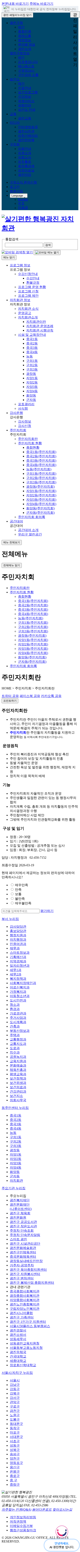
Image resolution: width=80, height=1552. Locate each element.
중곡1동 (32, 339)
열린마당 (24, 174)
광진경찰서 (18, 1330)
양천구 (15, 1458)
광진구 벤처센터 (22, 1278)
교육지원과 (18, 1061)
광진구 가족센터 (22, 1317)
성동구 (15, 1445)
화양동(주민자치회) (40, 508)
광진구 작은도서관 (23, 1226)
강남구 (15, 1384)
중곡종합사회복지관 (24, 1291)
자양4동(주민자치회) (41, 504)
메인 (21, 27)
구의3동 (32, 369)
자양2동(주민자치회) (41, 495)
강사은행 (16, 413)
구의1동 (32, 360)
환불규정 (32, 282)
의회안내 (24, 148)
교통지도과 (18, 1043)
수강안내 (32, 278)
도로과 (15, 1048)
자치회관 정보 (20, 300)
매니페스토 (26, 66)
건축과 (15, 1026)
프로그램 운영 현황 (32, 287)
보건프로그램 (28, 92)
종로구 (15, 1476)
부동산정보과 (20, 1030)
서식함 (23, 408)
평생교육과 (18, 1074)
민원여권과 (18, 944)
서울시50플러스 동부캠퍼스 (30, 1326)
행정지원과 (18, 935)
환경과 (15, 1009)
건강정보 (24, 96)
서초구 (15, 1441)
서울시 (15, 1380)
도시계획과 (18, 1022)
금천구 (15, 1411)
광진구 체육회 (20, 1213)
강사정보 (24, 421)
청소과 (15, 1004)
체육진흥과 (18, 1070)
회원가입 (16, 191)
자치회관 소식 (28, 308)
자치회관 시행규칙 (39, 330)
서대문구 (16, 1437)
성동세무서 (18, 1339)
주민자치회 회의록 (31, 517)
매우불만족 (23, 903)
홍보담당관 (18, 931)
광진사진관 (26, 131)
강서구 (15, 1397)
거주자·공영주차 (22, 1265)
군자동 (31, 400)
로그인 (15, 186)
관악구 (15, 1402)
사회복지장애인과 (23, 983)
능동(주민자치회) (38, 469)
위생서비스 (26, 101)
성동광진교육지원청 (24, 1343)
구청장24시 (26, 70)
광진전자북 (26, 140)
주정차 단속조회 (22, 1230)
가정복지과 (18, 991)
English (23, 199)
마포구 (15, 1432)
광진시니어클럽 (21, 1313)
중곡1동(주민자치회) (41, 452)
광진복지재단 (20, 1200)
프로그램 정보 (20, 265)
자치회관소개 (28, 317)
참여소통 (24, 36)
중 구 (13, 1480)
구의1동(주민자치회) (41, 473)
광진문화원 (18, 1217)
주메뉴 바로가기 (41, 3)
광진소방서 (18, 1334)
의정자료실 (26, 170)
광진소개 (24, 49)
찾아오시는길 (62, 1509)
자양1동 (32, 378)
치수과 (15, 1052)
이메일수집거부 (21, 1526)
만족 (18, 889)
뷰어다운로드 (42, 1509)
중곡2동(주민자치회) (41, 456)
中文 (21, 203)
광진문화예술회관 (23, 1248)
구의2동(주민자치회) (41, 478)
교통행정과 (18, 1039)
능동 (29, 356)
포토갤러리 (26, 404)
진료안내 (24, 88)
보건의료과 (18, 1087)
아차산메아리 (28, 135)
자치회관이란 (36, 321)
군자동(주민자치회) (40, 512)
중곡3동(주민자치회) (41, 460)
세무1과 (15, 970)
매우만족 (21, 885)
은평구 (15, 1471)
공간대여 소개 (28, 530)
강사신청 (24, 426)
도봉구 (15, 1419)
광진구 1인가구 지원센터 (28, 1321)
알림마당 (24, 105)
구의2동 (32, 365)
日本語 (23, 208)
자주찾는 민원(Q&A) (16, 1509)
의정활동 (24, 161)
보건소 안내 (26, 109)
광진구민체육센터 (23, 1252)
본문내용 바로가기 (15, 3)
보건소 (15, 79)
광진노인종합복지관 (24, 1304)
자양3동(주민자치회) (41, 499)
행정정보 (24, 40)
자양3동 (32, 387)
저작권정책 (18, 1521)
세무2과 (15, 974)
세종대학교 (18, 1360)
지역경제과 (18, 961)
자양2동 (32, 382)
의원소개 (24, 153)
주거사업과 (18, 1017)
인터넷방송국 (28, 127)
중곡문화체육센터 (23, 1256)
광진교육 (24, 118)
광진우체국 (18, 1352)
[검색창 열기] (17, 252)
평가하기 (47, 911)
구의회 (15, 144)
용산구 (15, 1467)
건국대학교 (18, 1356)
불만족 (20, 898)
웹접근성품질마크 (23, 1530)
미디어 (15, 122)
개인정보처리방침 (23, 1517)
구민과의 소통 (28, 75)
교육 (13, 114)
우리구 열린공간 (30, 534)
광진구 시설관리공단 (25, 1243)
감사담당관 (18, 926)
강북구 (15, 1393)
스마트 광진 (18, 1239)
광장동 (31, 373)
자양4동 (32, 391)
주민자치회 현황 (30, 443)
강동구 (15, 1389)
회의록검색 (26, 166)
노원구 (15, 1415)
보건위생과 (18, 1083)
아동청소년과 (20, 996)
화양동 (31, 395)
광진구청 (16, 23)
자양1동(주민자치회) (41, 491)
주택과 (15, 1035)
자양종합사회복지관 (24, 1300)
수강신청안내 (28, 274)
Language (17, 195)
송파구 (15, 1454)
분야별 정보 (26, 44)
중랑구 (15, 1484)
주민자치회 (18, 430)
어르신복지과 (20, 987)
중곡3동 (32, 347)
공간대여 (16, 521)
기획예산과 (18, 957)
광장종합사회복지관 (24, 1295)
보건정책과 (18, 1078)
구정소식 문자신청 (23, 182)
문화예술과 (18, 1065)
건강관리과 (18, 1091)
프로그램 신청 (28, 291)
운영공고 (24, 313)
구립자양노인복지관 (24, 1308)
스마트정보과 (20, 952)
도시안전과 (18, 1000)
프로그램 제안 (28, 295)
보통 (18, 894)
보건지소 (16, 1096)
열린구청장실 (20, 53)
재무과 (15, 948)
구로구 (15, 1406)
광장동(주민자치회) (40, 486)
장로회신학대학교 (23, 1365)
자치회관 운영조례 (39, 326)
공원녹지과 (18, 1057)
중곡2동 (32, 343)
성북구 (15, 1450)
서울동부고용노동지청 (26, 1347)
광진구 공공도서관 (23, 1222)
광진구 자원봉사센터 (25, 1274)
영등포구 (16, 1463)
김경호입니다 (28, 62)
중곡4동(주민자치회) (41, 465)
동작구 (15, 1428)
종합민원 (24, 31)
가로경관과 (18, 1013)
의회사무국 (18, 1100)
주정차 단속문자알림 (25, 1235)
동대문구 (16, 1424)
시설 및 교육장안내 (32, 334)
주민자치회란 (28, 439)
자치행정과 (18, 939)
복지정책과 (18, 978)
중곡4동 (32, 352)
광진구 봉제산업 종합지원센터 (32, 1282)
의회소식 (24, 157)
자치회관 (16, 1180)
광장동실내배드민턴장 (26, 1261)
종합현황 (32, 447)
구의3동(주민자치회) (41, 482)
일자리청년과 (20, 965)
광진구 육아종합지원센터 (28, 1269)
